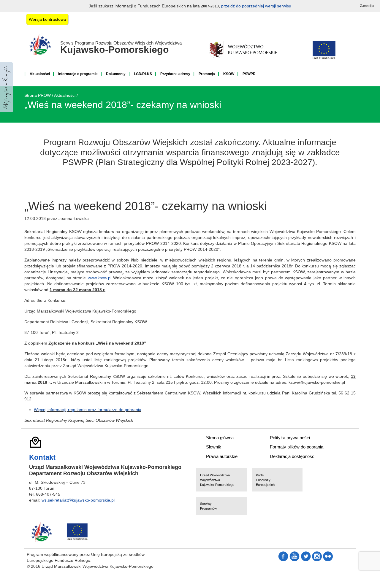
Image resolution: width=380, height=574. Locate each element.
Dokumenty (116, 74)
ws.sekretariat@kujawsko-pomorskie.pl (78, 500)
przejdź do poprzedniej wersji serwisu (256, 6)
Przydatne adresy (175, 74)
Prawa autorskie (222, 456)
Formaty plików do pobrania (296, 446)
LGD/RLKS (143, 74)
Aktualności (40, 74)
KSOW (228, 74)
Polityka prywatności (290, 437)
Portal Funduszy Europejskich (265, 479)
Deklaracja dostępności (292, 456)
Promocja (207, 74)
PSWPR (249, 74)
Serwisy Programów (208, 506)
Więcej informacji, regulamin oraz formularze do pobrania (87, 409)
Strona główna (220, 437)
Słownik (213, 446)
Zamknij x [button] (367, 5)
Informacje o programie (78, 74)
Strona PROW (37, 95)
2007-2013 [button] (210, 6)
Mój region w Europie (6, 87)
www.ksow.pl (99, 277)
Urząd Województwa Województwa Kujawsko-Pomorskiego (217, 479)
